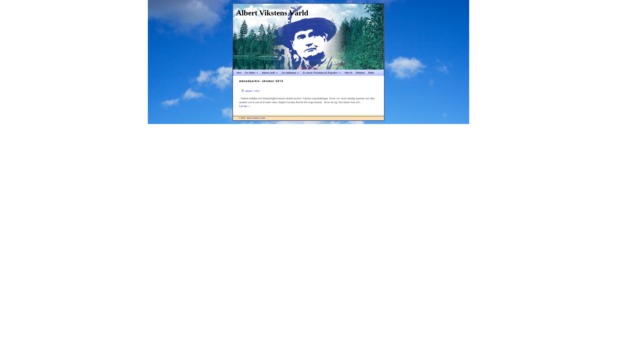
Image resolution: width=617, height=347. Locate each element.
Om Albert (249, 73)
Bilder (371, 72)
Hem (239, 72)
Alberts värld (267, 73)
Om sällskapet (288, 73)
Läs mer (244, 106)
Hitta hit (348, 72)
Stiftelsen (360, 72)
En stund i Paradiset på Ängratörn (319, 73)
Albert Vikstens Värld (272, 13)
